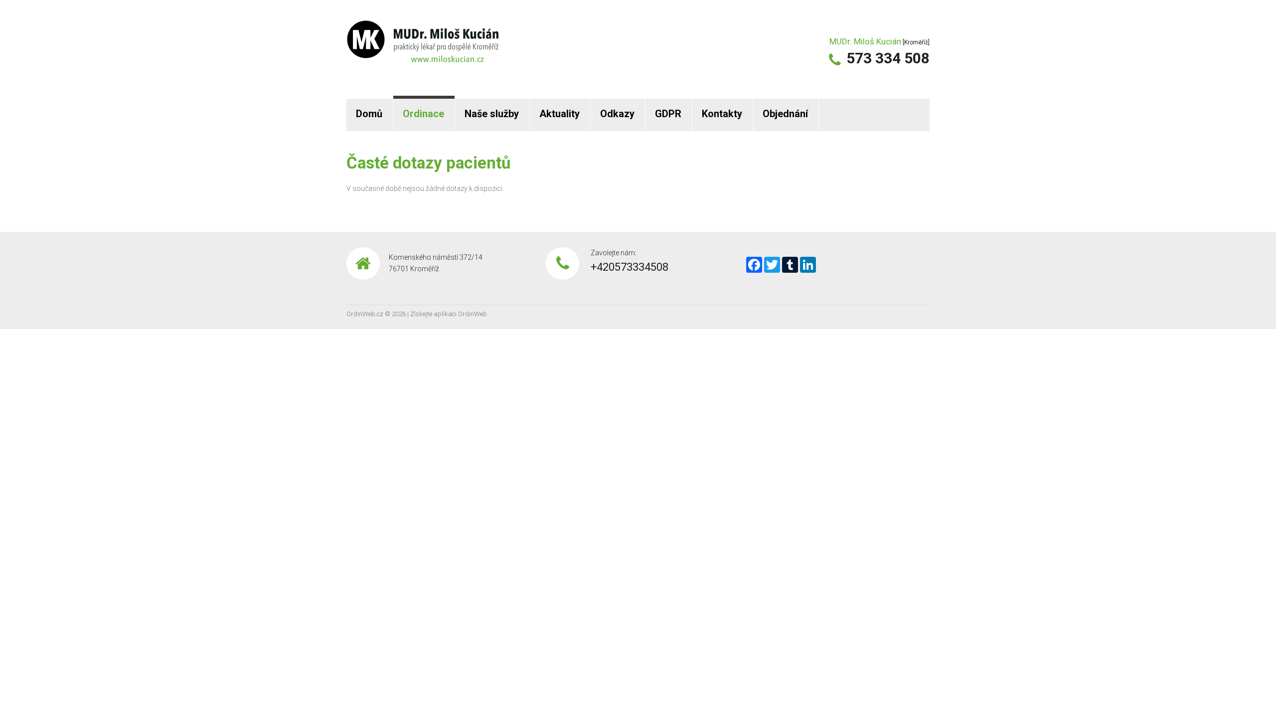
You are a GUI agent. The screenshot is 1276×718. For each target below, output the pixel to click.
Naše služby (492, 114)
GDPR (668, 114)
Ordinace (423, 114)
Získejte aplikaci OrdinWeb (448, 314)
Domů (369, 114)
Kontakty (722, 114)
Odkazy (617, 114)
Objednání (785, 114)
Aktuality (559, 114)
